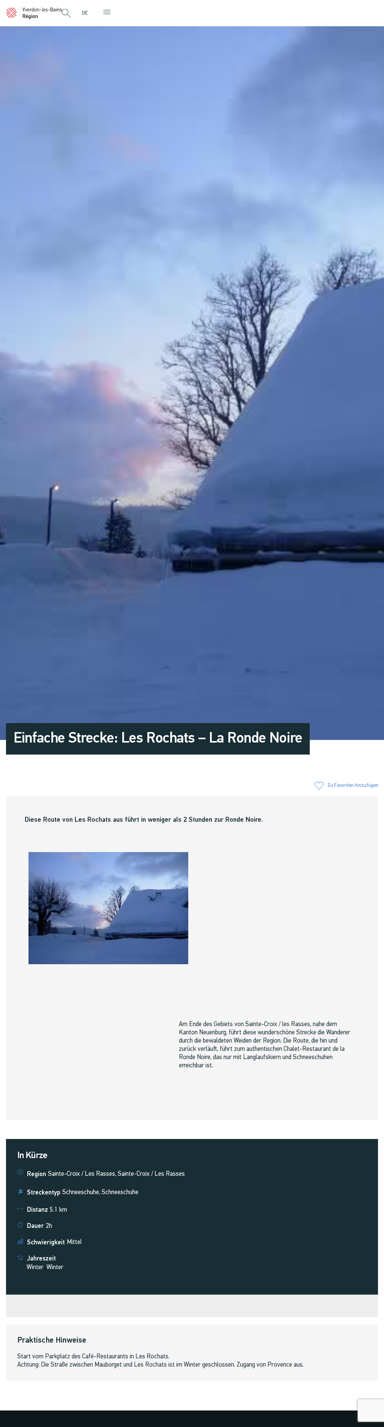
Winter (35, 1267)
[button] (66, 13)
